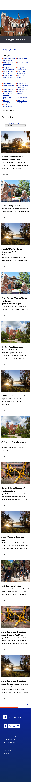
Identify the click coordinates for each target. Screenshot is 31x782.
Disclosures (7, 756)
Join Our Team (8, 750)
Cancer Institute (7, 83)
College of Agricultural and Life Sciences (9, 59)
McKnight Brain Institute (7, 98)
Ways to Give (7, 117)
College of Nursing (8, 89)
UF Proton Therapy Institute (22, 101)
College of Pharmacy (22, 89)
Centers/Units (8, 110)
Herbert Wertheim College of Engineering (9, 76)
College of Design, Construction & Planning (8, 63)
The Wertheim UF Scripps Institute (7, 105)
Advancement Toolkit (10, 740)
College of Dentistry (22, 83)
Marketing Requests (10, 742)
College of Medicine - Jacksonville (22, 86)
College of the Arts (22, 58)
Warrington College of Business (23, 76)
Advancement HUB (10, 737)
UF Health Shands (22, 97)
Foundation (7, 753)
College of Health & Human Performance (8, 68)
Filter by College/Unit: (15, 123)
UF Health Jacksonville (6, 101)
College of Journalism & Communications (23, 68)
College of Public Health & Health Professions (7, 93)
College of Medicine (8, 85)
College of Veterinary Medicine (22, 92)
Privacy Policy (8, 759)
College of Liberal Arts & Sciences (9, 72)
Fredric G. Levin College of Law (21, 72)
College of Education (22, 62)
